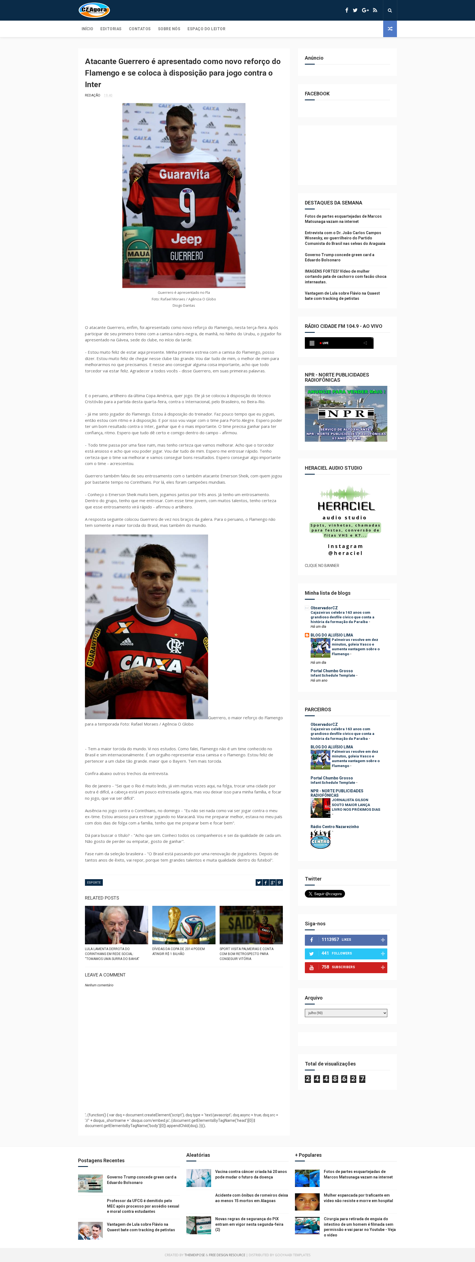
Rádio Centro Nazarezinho (335, 826)
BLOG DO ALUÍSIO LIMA (332, 635)
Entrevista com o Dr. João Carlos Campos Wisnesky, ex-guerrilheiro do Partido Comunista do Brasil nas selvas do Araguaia (345, 238)
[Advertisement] (184, 1094)
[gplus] (365, 10)
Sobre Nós (169, 29)
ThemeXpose (194, 1255)
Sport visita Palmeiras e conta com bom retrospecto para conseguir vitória (247, 954)
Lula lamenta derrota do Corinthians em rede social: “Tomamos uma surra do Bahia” (112, 954)
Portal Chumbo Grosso (332, 671)
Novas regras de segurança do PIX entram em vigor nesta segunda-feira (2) (249, 1224)
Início (87, 29)
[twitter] (355, 10)
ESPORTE (94, 882)
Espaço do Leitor (206, 29)
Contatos (140, 29)
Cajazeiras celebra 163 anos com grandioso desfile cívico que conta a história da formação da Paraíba (342, 617)
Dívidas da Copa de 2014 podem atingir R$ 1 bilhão (178, 951)
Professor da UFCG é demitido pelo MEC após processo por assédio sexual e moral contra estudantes (143, 1206)
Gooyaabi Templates (292, 1255)
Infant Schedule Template (333, 675)
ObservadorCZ (324, 608)
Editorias (111, 29)
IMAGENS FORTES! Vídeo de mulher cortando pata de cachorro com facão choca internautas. (345, 276)
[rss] (375, 10)
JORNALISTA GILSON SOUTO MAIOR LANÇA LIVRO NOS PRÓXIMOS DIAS (356, 805)
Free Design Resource (227, 1255)
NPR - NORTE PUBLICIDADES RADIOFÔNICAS (337, 793)
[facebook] (346, 10)
